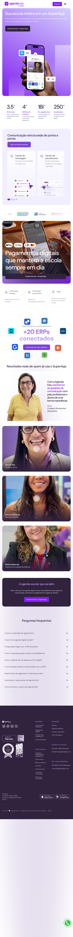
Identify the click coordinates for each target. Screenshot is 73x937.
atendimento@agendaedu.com (61, 752)
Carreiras (38, 766)
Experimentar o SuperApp (18, 29)
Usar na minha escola (19, 145)
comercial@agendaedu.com (60, 768)
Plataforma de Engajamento (39, 735)
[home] (14, 4)
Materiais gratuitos (57, 728)
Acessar (57, 4)
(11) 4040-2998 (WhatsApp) (60, 748)
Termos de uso (39, 769)
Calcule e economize (58, 732)
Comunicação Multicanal (39, 726)
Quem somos (39, 759)
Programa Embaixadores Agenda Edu (39, 754)
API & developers (57, 735)
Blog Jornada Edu (40, 762)
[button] (65, 4)
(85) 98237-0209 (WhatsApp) (61, 765)
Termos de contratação (39, 773)
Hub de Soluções (40, 739)
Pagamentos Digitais (39, 730)
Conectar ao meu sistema (36, 347)
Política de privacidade (38, 777)
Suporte (54, 725)
